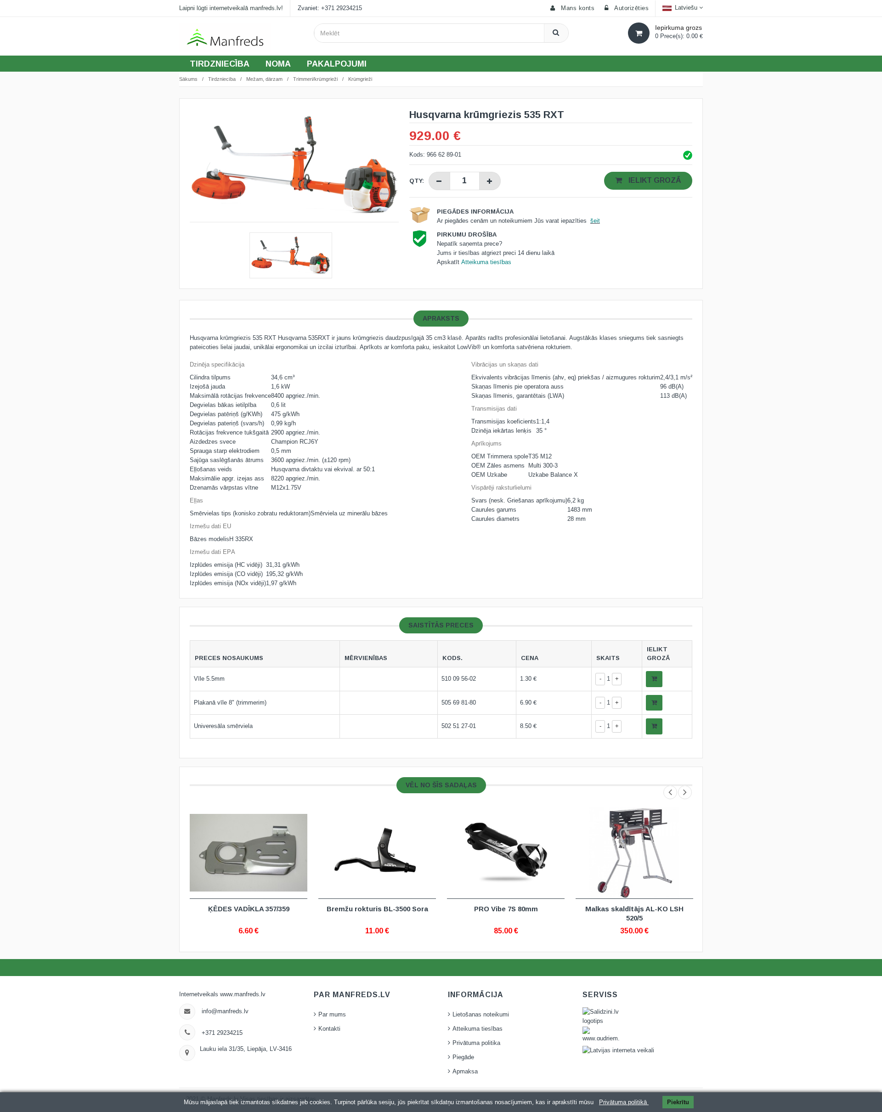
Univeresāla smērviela (223, 726)
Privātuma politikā (624, 1102)
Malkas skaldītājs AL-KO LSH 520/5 (634, 913)
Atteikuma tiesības (477, 1029)
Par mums (332, 1014)
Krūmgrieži (360, 79)
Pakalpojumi (337, 63)
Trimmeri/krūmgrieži (315, 79)
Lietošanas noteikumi (480, 1014)
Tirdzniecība (219, 63)
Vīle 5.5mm (209, 679)
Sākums (188, 79)
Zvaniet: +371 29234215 (330, 8)
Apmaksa (465, 1071)
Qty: (416, 180)
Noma (278, 63)
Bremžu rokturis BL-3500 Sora (377, 909)
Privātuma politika (476, 1043)
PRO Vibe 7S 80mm (506, 909)
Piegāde (463, 1057)
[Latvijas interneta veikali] (618, 1050)
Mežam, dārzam (264, 79)
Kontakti (329, 1029)
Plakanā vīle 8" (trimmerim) (230, 703)
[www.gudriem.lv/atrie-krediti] (610, 1036)
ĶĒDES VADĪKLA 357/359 (248, 909)
